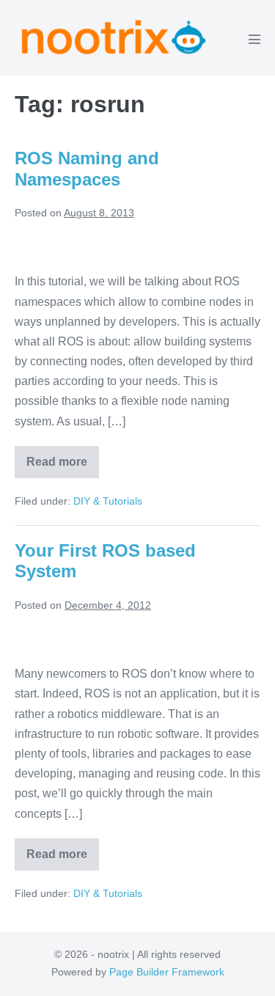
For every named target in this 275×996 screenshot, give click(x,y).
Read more (62, 466)
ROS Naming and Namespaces (87, 168)
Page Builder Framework (166, 972)
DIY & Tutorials (107, 501)
